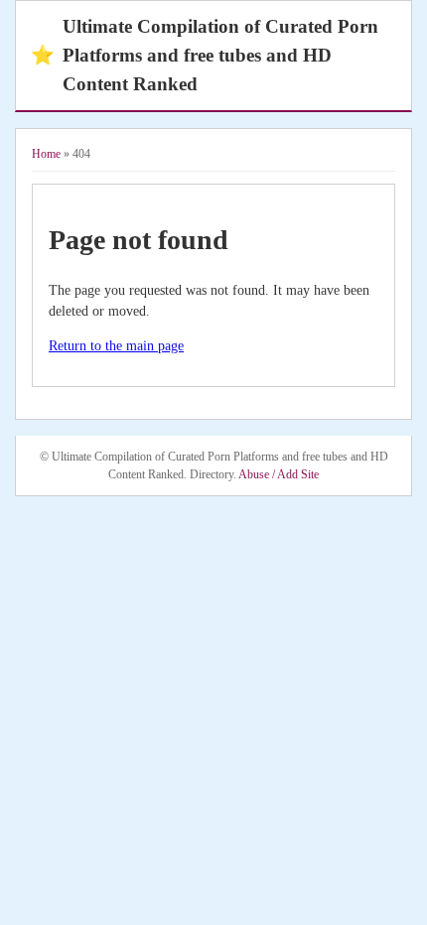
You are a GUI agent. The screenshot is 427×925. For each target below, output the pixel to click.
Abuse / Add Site (278, 474)
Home (46, 154)
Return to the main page (116, 345)
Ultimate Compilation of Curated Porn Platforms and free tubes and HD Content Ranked (204, 55)
